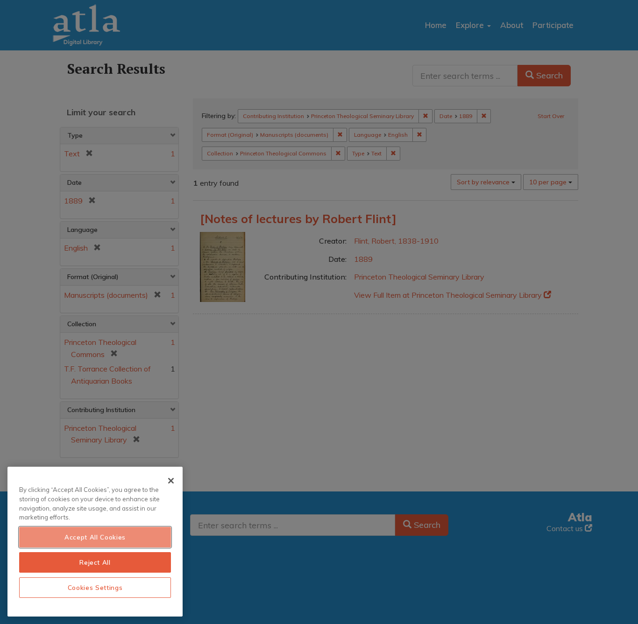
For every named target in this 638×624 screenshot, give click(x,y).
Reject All (95, 562)
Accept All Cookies (95, 537)
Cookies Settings (95, 587)
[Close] (171, 480)
